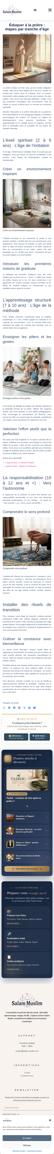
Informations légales (34, 1151)
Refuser (27, 1145)
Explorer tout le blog (27, 869)
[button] (50, 1120)
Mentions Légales (19, 1151)
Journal (27, 1073)
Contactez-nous (27, 1076)
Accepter (27, 1138)
